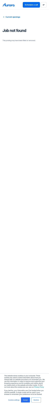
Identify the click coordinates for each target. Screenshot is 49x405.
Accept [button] (25, 400)
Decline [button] (36, 400)
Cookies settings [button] (13, 400)
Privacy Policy (39, 387)
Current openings (13, 17)
